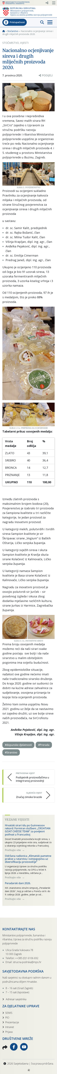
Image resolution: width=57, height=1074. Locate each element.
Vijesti (24, 43)
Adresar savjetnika (15, 999)
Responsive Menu (47, 3)
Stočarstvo (12, 31)
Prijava (9, 1032)
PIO (7, 1017)
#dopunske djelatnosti (18, 745)
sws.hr (28, 1070)
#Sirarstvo (11, 752)
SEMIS (8, 1013)
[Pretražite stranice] (42, 22)
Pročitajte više (13, 850)
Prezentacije (12, 1022)
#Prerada (43, 745)
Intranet (9, 1027)
